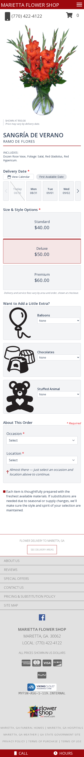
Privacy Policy (14, 741)
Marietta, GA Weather (20, 734)
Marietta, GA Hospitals (65, 727)
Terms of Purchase (43, 741)
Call (22, 753)
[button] (72, 16)
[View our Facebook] (42, 619)
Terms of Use (71, 741)
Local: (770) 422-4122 (42, 643)
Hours (65, 753)
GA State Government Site (60, 734)
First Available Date (51, 177)
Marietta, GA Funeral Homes (22, 727)
